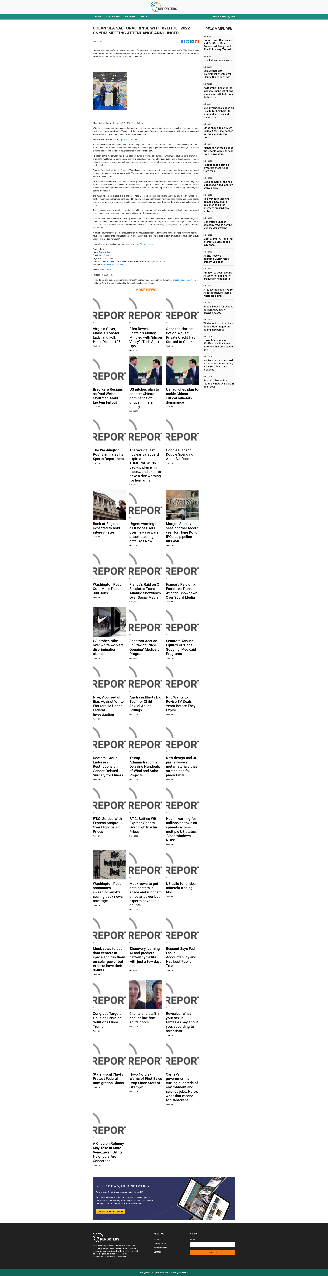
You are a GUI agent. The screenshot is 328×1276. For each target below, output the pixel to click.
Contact (157, 1252)
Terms (156, 1239)
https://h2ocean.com (128, 139)
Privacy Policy (160, 1243)
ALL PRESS (130, 16)
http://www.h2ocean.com (112, 264)
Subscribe (212, 1252)
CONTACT (145, 16)
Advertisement (160, 1248)
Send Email (104, 255)
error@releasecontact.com (184, 280)
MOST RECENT (113, 16)
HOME (98, 16)
